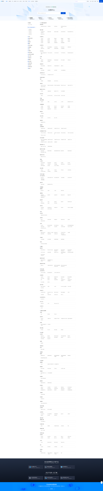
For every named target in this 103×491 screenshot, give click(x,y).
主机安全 (62, 225)
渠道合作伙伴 (62, 442)
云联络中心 (42, 208)
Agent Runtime (56, 80)
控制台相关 (49, 436)
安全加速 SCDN (70, 177)
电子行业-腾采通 (50, 409)
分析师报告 (55, 446)
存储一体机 (49, 117)
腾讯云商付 (49, 338)
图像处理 (49, 39)
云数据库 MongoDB (50, 139)
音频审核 (62, 107)
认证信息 (42, 446)
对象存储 (42, 101)
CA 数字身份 (42, 338)
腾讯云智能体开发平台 (70, 31)
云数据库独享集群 (50, 146)
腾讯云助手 (42, 303)
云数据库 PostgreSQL (63, 128)
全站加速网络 (62, 177)
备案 (92, 1)
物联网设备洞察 (50, 355)
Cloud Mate (42, 287)
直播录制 (49, 425)
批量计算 (62, 65)
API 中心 (62, 278)
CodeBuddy (49, 26)
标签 (41, 279)
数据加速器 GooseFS (70, 101)
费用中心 (62, 436)
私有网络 (62, 162)
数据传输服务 (42, 150)
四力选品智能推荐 (50, 372)
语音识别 (49, 41)
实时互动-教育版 (50, 208)
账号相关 (42, 436)
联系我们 (69, 437)
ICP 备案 (42, 329)
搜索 (63, 13)
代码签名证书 (56, 233)
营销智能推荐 (56, 413)
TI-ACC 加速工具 (56, 52)
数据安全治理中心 (43, 232)
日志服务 (42, 106)
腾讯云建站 (55, 329)
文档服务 (69, 106)
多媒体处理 (62, 106)
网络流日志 (42, 164)
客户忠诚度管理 (50, 413)
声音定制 (69, 41)
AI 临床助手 (55, 387)
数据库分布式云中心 (43, 156)
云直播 (48, 190)
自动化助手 (49, 61)
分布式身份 (49, 324)
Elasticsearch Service (50, 249)
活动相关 (49, 437)
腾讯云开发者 (56, 442)
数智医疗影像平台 (50, 389)
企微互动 (69, 413)
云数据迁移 (42, 113)
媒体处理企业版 (70, 201)
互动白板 (55, 368)
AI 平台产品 (30, 34)
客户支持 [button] (29, 1)
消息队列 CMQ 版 (43, 86)
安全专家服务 (42, 239)
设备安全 (69, 219)
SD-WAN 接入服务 (43, 171)
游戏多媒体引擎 (50, 207)
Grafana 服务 (69, 286)
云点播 (55, 190)
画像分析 (42, 415)
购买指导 (42, 437)
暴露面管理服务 (56, 239)
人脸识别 (42, 38)
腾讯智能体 (30, 29)
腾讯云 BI (42, 265)
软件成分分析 (56, 294)
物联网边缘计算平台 (50, 184)
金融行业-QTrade (43, 409)
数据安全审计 (56, 232)
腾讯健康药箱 (62, 389)
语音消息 (62, 207)
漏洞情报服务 (62, 239)
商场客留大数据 (50, 382)
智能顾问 (55, 278)
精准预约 (42, 388)
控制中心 (49, 279)
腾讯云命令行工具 (56, 303)
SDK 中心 (69, 278)
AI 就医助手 (49, 387)
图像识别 (69, 38)
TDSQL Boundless (50, 132)
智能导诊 (42, 387)
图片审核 (42, 107)
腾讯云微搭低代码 (50, 272)
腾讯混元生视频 (56, 31)
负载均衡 (55, 162)
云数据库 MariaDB (50, 128)
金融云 (42, 425)
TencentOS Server (43, 74)
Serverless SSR (63, 95)
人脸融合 (55, 39)
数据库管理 (62, 150)
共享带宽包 (49, 164)
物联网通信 (69, 355)
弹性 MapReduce (43, 249)
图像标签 (55, 38)
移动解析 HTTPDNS (56, 318)
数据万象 (49, 106)
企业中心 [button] (20, 1)
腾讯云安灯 (49, 337)
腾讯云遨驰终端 (63, 292)
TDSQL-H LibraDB (43, 135)
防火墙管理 (55, 226)
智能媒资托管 (49, 108)
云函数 (42, 95)
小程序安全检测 (63, 226)
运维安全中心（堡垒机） (51, 232)
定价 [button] (18, 1)
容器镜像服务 (49, 80)
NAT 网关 (69, 162)
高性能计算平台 (50, 65)
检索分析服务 (49, 252)
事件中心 (62, 294)
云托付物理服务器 (63, 70)
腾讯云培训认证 (50, 442)
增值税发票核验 (56, 48)
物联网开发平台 (43, 355)
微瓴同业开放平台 (43, 382)
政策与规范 (49, 446)
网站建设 (62, 329)
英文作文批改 (49, 368)
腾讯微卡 (62, 337)
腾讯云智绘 (62, 190)
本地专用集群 (42, 70)
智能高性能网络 (43, 165)
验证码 (42, 219)
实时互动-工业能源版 (70, 207)
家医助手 (55, 389)
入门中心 (53, 486)
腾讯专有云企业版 (43, 452)
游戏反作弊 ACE (43, 220)
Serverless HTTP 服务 (57, 95)
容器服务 (42, 80)
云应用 (68, 292)
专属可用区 (49, 70)
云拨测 (48, 286)
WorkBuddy (55, 26)
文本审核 (49, 107)
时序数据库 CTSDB (63, 139)
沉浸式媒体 (62, 425)
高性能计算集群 (43, 65)
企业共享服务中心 (43, 421)
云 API (48, 303)
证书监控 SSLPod (63, 232)
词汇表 (62, 446)
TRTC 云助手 (42, 278)
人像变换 (62, 39)
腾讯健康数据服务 (70, 389)
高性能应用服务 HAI (56, 65)
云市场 (42, 442)
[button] (6, 1)
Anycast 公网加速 (56, 165)
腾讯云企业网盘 (43, 337)
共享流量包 (55, 164)
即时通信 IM (55, 207)
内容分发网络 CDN (56, 177)
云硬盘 (48, 101)
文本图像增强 (62, 48)
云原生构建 (42, 294)
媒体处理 (55, 201)
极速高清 (62, 201)
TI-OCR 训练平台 (63, 52)
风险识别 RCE (63, 219)
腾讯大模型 (30, 30)
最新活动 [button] (10, 1)
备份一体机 (55, 117)
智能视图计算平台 (43, 122)
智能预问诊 (62, 387)
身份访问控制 (49, 219)
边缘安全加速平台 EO (50, 177)
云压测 (55, 286)
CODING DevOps (43, 292)
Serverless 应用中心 (50, 95)
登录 (97, 1)
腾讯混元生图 (49, 31)
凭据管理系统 (49, 233)
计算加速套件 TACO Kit (50, 74)
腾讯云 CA (69, 337)
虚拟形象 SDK (42, 197)
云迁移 (42, 307)
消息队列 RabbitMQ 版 (57, 85)
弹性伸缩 (42, 61)
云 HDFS (62, 101)
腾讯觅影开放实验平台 (70, 52)
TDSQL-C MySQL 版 (43, 132)
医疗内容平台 (49, 388)
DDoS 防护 (42, 177)
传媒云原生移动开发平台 (44, 403)
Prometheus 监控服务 (63, 286)
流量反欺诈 (55, 219)
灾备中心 (55, 108)
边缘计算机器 (42, 184)
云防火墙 (42, 225)
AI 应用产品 (30, 33)
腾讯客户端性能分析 (43, 378)
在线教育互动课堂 (56, 425)
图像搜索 (62, 38)
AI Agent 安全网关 (70, 226)
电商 (68, 425)
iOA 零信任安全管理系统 (44, 243)
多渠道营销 (69, 388)
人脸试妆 (69, 39)
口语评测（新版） (63, 368)
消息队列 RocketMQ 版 (50, 85)
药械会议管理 (56, 388)
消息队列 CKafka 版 (43, 85)
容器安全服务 (42, 226)
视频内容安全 (42, 48)
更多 (61, 452)
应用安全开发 (49, 294)
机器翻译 (49, 42)
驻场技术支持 (69, 436)
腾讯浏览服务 (56, 337)
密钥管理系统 (42, 233)
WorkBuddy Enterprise (44, 26)
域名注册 (42, 318)
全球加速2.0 (49, 171)
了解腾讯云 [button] (36, 1)
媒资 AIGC (42, 190)
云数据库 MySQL (43, 128)
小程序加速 (55, 171)
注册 (40, 486)
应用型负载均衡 (43, 162)
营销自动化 (55, 415)
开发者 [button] (26, 1)
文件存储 (55, 101)
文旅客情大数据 (43, 394)
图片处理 (55, 106)
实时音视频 (42, 207)
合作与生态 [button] (32, 1)
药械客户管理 (62, 388)
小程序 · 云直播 (43, 430)
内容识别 (42, 108)
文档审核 (69, 107)
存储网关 (42, 117)
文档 (90, 1)
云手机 (48, 201)
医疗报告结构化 (70, 387)
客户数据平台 (42, 413)
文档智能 (42, 41)
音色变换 (42, 42)
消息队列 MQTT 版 (70, 85)
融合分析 (62, 413)
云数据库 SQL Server (57, 128)
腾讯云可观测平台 (43, 286)
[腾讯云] (2, 1)
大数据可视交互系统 (50, 265)
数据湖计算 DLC (56, 252)
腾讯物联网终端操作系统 (44, 357)
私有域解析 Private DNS (64, 318)
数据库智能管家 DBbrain (57, 150)
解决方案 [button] (15, 1)
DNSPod (42, 319)
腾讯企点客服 (42, 349)
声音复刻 (62, 41)
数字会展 (49, 415)
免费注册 (101, 1)
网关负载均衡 (49, 162)
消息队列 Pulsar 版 (63, 85)
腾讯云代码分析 (56, 292)
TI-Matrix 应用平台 (50, 52)
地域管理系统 (56, 279)
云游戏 (42, 201)
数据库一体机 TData (43, 146)
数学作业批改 (42, 368)
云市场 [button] (23, 1)
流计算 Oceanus (43, 252)
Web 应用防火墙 (56, 225)
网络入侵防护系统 (50, 225)
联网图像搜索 (62, 42)
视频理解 (42, 39)
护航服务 (62, 437)
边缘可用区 (55, 70)
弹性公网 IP (69, 164)
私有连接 (49, 165)
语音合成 (55, 41)
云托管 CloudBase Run (57, 272)
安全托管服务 (49, 239)
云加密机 (69, 232)
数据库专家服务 (50, 150)
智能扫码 (49, 48)
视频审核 (55, 107)
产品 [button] (12, 1)
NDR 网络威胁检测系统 (71, 225)
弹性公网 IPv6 (62, 164)
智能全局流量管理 (70, 318)
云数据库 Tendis (70, 139)
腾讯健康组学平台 (43, 389)
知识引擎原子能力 (63, 31)
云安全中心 (49, 226)
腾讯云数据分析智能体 (70, 252)
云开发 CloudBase (43, 272)
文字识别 (49, 38)
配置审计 (49, 278)
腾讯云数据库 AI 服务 (43, 152)
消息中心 (55, 436)
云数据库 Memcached (57, 139)
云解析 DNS (49, 318)
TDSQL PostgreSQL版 (70, 132)
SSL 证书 (49, 329)
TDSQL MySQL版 (63, 132)
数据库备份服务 (70, 150)
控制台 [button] (95, 1)
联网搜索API (55, 42)
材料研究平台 (42, 398)
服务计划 (55, 437)
